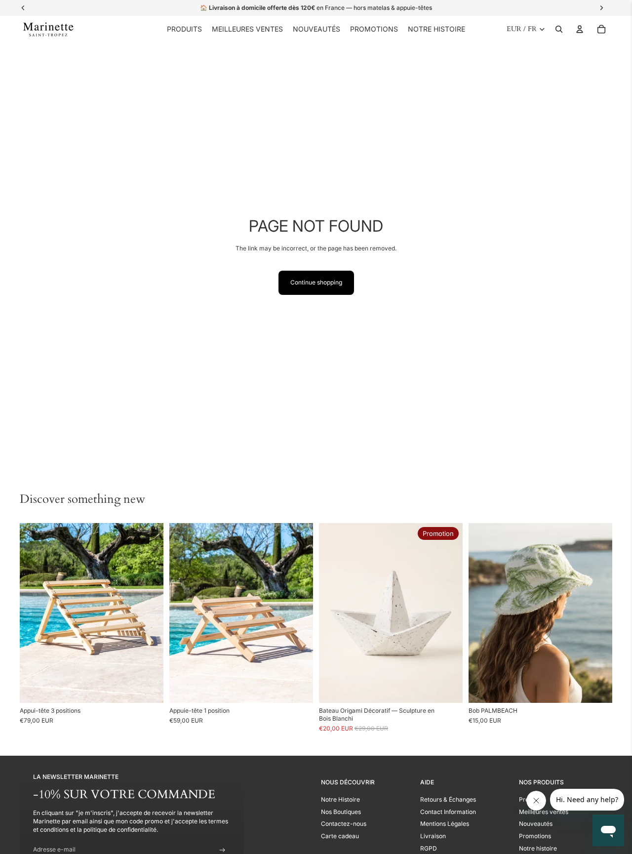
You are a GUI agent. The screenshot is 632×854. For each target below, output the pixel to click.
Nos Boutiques (341, 811)
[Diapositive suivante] (148, 612)
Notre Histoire (340, 799)
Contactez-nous (343, 823)
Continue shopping (316, 282)
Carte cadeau (340, 836)
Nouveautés (536, 823)
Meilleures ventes (543, 811)
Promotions (535, 836)
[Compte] (580, 29)
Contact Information (448, 811)
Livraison (433, 836)
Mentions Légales (444, 823)
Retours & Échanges (448, 799)
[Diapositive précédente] (34, 612)
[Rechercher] (559, 29)
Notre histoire (538, 848)
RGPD (428, 848)
